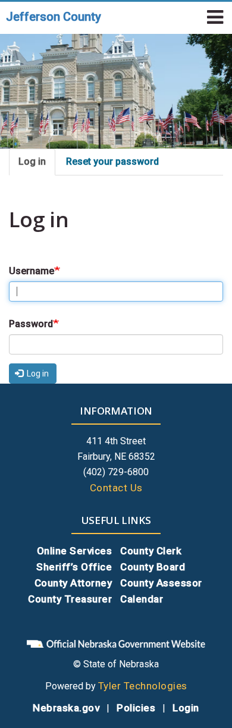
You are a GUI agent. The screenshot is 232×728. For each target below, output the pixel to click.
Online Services (74, 551)
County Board (152, 567)
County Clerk (150, 551)
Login (186, 708)
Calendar (141, 599)
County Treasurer (70, 599)
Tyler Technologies (142, 686)
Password (31, 324)
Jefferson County (53, 17)
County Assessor (161, 583)
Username (31, 271)
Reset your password (112, 161)
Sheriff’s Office (74, 567)
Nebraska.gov (66, 708)
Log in (32, 161)
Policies (136, 708)
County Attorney (73, 583)
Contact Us (116, 488)
